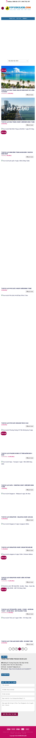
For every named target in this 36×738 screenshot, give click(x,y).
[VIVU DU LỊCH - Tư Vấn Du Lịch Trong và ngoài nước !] (18, 8)
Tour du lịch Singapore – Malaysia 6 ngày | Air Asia (17, 517)
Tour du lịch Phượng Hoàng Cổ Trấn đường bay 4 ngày (16, 454)
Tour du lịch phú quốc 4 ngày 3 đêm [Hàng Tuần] (16, 288)
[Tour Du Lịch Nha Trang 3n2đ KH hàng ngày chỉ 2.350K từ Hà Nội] (18, 77)
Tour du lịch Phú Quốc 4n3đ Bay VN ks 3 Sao (14, 423)
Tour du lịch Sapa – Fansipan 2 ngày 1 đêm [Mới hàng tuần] (17, 486)
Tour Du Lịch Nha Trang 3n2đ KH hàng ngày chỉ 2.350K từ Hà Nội (17, 91)
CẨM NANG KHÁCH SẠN (27, 732)
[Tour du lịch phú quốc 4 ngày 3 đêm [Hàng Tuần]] (18, 223)
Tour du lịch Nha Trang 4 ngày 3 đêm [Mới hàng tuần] (17, 122)
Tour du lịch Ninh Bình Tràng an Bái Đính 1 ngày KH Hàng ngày (17, 153)
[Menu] (2, 8)
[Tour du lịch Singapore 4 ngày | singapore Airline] (18, 534)
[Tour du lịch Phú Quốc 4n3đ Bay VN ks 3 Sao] (18, 357)
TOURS (12, 733)
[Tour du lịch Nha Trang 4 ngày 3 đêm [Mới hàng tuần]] (18, 109)
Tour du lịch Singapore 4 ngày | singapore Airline (16, 547)
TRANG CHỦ (6, 732)
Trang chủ (12, 18)
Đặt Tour (30, 94)
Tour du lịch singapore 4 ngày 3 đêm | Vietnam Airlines (15, 578)
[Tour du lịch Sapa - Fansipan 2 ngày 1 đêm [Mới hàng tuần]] (18, 472)
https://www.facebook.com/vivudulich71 (20, 669)
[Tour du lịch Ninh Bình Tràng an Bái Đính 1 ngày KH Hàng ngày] (18, 139)
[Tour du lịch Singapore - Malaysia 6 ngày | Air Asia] (18, 504)
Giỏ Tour (18, 18)
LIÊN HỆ (24, 733)
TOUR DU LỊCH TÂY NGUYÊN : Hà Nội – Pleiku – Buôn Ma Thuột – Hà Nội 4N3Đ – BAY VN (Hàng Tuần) (17, 610)
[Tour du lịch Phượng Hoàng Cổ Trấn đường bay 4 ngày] (18, 440)
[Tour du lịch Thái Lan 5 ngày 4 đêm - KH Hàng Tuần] (18, 628)
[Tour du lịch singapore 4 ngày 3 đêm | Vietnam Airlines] (18, 564)
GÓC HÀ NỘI (18, 733)
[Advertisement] (18, 39)
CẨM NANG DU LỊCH (15, 732)
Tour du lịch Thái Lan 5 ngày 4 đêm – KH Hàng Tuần (17, 641)
